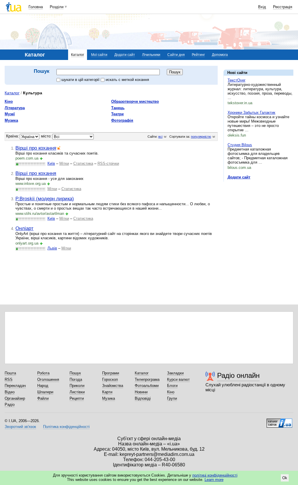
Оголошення (48, 379)
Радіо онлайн (238, 375)
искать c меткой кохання (127, 79)
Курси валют (178, 379)
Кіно (9, 101)
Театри (117, 114)
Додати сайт (124, 55)
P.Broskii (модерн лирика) (44, 198)
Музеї (10, 114)
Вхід (262, 7)
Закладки (175, 373)
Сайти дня (176, 55)
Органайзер (15, 398)
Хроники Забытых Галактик (251, 112)
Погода (76, 379)
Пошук (75, 373)
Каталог (77, 55)
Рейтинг (198, 55)
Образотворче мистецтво (135, 101)
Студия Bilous (240, 145)
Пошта (10, 373)
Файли (43, 398)
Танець (118, 108)
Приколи (77, 385)
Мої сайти (99, 55)
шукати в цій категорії (81, 79)
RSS (9, 379)
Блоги (172, 385)
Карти (107, 392)
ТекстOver (236, 80)
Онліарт (24, 228)
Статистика (83, 163)
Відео (10, 392)
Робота (43, 373)
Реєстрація (282, 7)
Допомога (220, 55)
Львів (52, 248)
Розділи (56, 7)
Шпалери (45, 392)
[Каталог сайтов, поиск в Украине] (279, 421)
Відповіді (143, 398)
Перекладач (15, 385)
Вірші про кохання (35, 148)
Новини (141, 392)
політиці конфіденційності (214, 475)
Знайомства (112, 385)
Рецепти (77, 398)
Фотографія (122, 120)
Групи (172, 398)
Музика (11, 120)
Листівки (77, 392)
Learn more (214, 479)
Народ (42, 385)
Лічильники (151, 55)
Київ (51, 163)
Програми (110, 373)
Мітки (64, 163)
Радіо (10, 404)
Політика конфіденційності (66, 426)
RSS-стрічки (108, 163)
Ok (284, 478)
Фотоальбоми (147, 385)
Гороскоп (110, 379)
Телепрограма (147, 379)
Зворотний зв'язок (20, 426)
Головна (36, 7)
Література (15, 108)
